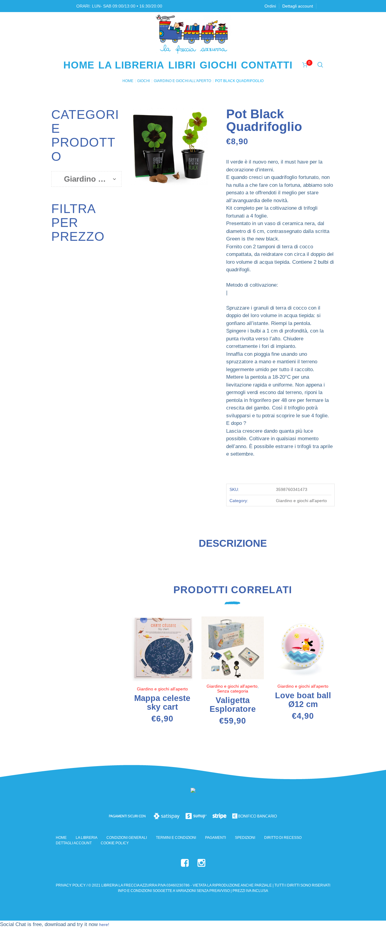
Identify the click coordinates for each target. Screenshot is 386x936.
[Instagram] (201, 863)
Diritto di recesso (283, 838)
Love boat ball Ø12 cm (303, 700)
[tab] (233, 545)
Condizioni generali (126, 838)
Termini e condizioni (176, 838)
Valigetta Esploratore (233, 705)
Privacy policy (71, 885)
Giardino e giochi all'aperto (182, 81)
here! (104, 924)
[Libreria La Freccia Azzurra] (193, 792)
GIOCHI (143, 81)
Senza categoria (232, 691)
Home (127, 81)
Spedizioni (245, 838)
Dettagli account (74, 843)
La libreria (86, 838)
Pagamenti (215, 838)
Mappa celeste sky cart (162, 703)
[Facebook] (184, 863)
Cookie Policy (115, 843)
